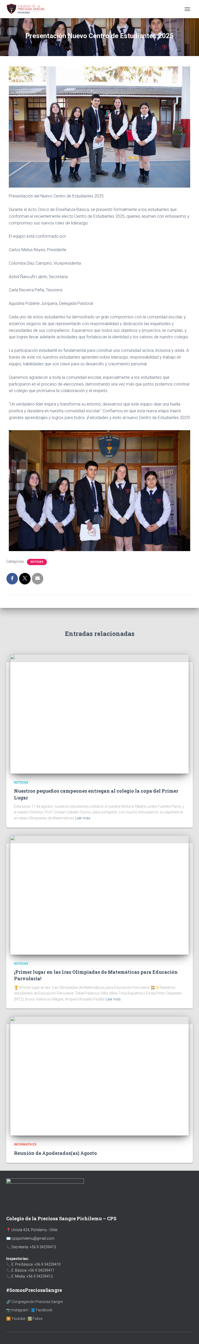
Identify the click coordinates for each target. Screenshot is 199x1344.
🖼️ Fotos (34, 1318)
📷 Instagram (17, 1310)
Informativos (25, 1144)
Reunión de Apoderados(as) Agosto (55, 1153)
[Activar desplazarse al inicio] (188, 1333)
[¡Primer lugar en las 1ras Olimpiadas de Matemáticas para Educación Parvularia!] (99, 895)
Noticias (37, 561)
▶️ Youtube (15, 1318)
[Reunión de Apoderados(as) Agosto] (99, 1076)
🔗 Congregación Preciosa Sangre (34, 1302)
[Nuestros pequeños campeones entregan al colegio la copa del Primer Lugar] (99, 714)
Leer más (82, 818)
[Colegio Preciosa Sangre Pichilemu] (28, 9)
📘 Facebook (41, 1310)
